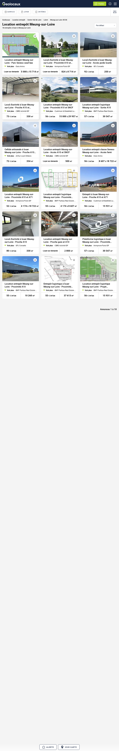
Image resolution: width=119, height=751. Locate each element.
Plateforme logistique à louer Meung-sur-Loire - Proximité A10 (96, 240)
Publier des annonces (102, 4)
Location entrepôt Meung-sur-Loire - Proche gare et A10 (58, 240)
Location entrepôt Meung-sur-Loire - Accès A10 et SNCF (58, 151)
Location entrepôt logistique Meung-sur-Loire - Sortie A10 (96, 106)
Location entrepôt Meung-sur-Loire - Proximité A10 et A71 (19, 196)
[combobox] (105, 25)
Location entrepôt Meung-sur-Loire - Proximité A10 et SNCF (58, 106)
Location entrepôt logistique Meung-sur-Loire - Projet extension (96, 285)
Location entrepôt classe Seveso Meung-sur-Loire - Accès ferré (98, 151)
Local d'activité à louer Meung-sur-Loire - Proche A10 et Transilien (20, 106)
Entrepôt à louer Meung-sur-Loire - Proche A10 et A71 (96, 196)
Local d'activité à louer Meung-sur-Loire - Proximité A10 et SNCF (58, 61)
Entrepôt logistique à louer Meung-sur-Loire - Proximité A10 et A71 (57, 285)
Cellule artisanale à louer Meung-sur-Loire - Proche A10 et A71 (19, 151)
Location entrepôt (18, 20)
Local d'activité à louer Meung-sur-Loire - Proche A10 (20, 240)
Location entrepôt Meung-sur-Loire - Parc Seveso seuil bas (19, 61)
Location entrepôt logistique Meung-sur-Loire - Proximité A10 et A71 (57, 196)
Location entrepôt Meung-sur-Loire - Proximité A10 (19, 285)
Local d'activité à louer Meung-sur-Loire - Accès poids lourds (97, 61)
